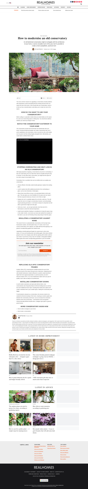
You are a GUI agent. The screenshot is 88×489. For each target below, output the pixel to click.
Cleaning (22, 7)
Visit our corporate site (59, 485)
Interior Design (41, 7)
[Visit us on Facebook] (71, 2)
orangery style (29, 235)
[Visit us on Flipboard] (79, 2)
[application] (34, 151)
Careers (58, 473)
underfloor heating (28, 211)
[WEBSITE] (19, 318)
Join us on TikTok (38, 453)
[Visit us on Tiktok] (81, 2)
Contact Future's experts (43, 471)
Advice (54, 49)
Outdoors (56, 7)
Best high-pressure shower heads (27, 10)
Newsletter (50, 98)
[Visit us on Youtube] (76, 2)
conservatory (40, 101)
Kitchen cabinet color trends (43, 10)
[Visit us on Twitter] (72, 2)
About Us (52, 471)
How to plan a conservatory (24, 311)
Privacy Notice (20, 254)
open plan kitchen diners (37, 284)
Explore (69, 7)
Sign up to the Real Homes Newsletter (40, 447)
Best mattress (63, 446)
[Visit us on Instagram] (78, 2)
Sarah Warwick (39, 49)
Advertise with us (51, 446)
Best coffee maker (64, 450)
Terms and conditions (33, 473)
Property (63, 7)
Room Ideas (49, 7)
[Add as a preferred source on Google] (44, 480)
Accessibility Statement (30, 471)
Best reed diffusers (64, 452)
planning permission (26, 202)
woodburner (38, 211)
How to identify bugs (57, 10)
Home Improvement (31, 7)
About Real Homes (51, 448)
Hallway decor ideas (69, 10)
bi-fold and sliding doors (40, 285)
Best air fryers (63, 454)
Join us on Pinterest (38, 455)
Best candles (63, 459)
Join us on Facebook (38, 457)
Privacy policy (43, 473)
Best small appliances (65, 456)
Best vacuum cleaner (64, 448)
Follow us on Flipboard (39, 459)
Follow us (43, 98)
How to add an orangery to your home (27, 308)
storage (29, 120)
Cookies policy (51, 473)
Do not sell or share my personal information (44, 476)
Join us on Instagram (38, 451)
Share (19, 98)
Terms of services (32, 253)
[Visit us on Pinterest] (74, 2)
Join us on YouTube (38, 449)
